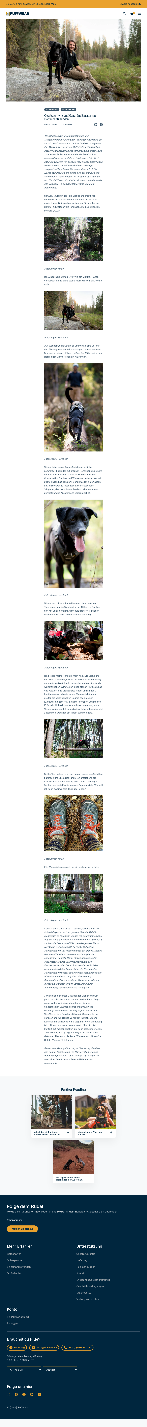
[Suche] (124, 14)
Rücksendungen (85, 1266)
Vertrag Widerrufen (87, 1299)
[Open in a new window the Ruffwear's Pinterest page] (31, 1394)
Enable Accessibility (130, 3)
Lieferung (81, 1260)
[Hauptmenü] (139, 14)
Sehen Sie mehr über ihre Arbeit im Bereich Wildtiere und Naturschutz (71, 1059)
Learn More (50, 3)
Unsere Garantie (85, 1254)
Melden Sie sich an (22, 1228)
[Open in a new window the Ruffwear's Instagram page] (8, 1394)
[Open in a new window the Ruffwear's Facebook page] (16, 1394)
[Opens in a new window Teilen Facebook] (101, 124)
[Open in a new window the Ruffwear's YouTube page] (24, 1394)
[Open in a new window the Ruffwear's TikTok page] (39, 1394)
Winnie (49, 995)
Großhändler (14, 1273)
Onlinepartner (15, 1260)
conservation (52, 109)
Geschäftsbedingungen (90, 1286)
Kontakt (80, 1273)
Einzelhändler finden (19, 1266)
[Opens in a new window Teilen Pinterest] (95, 124)
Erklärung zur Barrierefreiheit (93, 1279)
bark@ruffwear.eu (47, 1347)
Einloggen (13, 1323)
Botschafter (14, 1254)
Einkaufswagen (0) (18, 1317)
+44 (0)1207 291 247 (80, 1347)
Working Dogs (68, 109)
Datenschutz (83, 1292)
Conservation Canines (67, 143)
